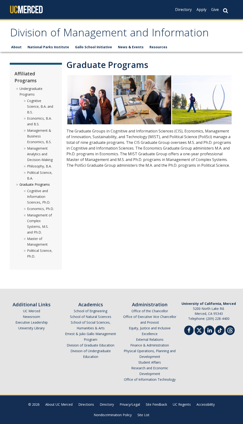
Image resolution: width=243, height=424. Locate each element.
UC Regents (182, 404)
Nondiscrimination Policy (113, 415)
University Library (31, 328)
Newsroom (31, 316)
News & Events (131, 47)
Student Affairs (149, 362)
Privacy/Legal (130, 404)
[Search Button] (225, 10)
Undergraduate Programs (30, 91)
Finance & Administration (149, 345)
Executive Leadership (31, 322)
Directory (183, 9)
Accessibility (205, 404)
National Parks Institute (48, 47)
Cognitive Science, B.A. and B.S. (40, 106)
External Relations (150, 339)
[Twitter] (199, 329)
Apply (201, 9)
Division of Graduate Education (90, 345)
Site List (143, 415)
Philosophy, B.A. (39, 166)
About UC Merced (59, 404)
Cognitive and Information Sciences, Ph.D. (38, 197)
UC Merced (31, 311)
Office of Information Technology (150, 379)
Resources (158, 47)
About (16, 47)
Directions (86, 404)
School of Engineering (90, 311)
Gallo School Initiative (93, 47)
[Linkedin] (209, 331)
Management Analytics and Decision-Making (40, 154)
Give (215, 9)
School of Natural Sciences (90, 316)
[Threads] (230, 329)
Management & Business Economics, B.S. (39, 136)
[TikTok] (220, 329)
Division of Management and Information (109, 34)
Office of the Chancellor (149, 311)
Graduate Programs (34, 184)
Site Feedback (156, 404)
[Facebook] (188, 331)
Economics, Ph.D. (40, 208)
